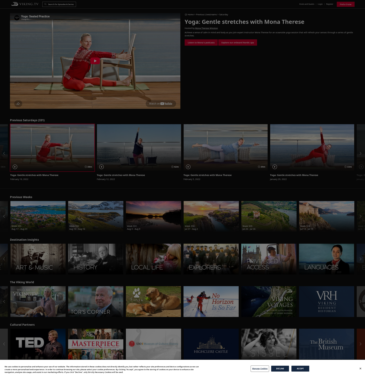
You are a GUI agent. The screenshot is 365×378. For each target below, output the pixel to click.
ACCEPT (300, 368)
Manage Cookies (260, 368)
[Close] (360, 368)
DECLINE (280, 368)
